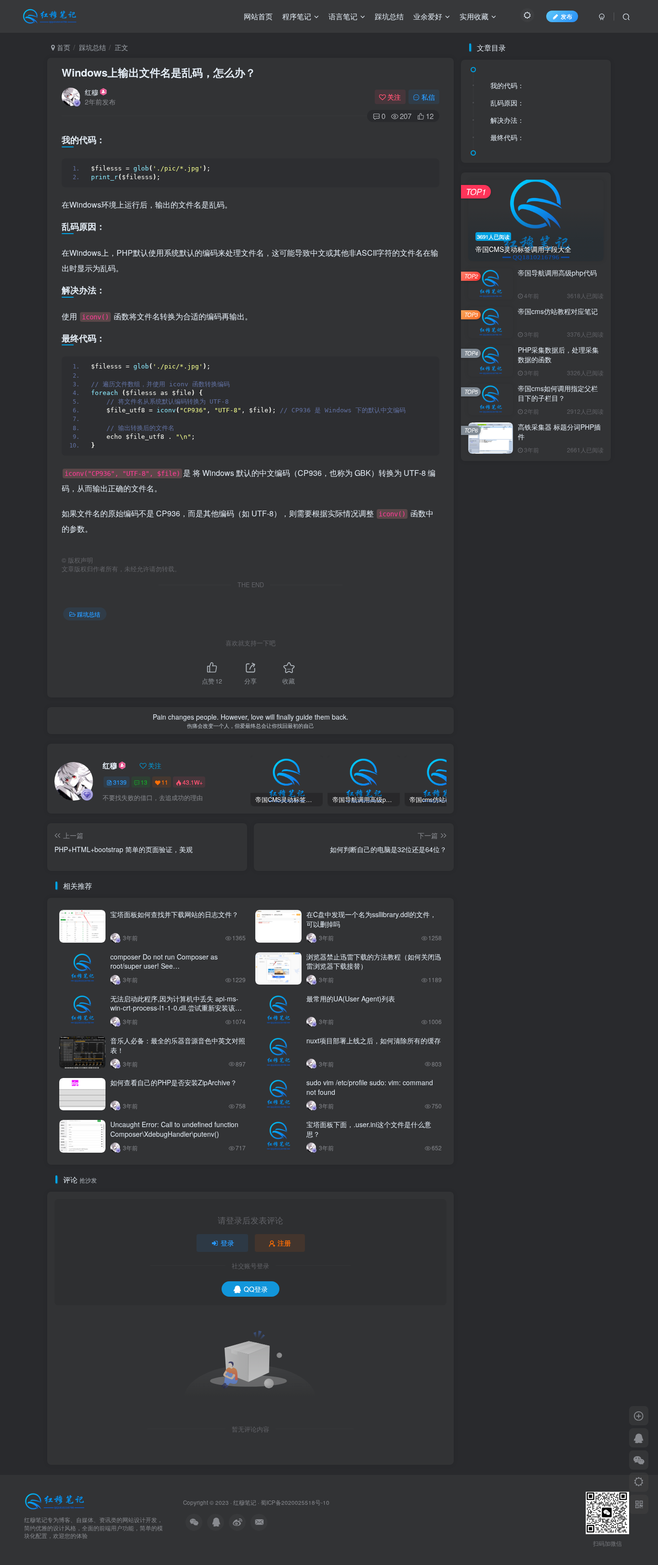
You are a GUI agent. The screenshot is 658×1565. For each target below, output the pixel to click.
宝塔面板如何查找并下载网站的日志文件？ (174, 914)
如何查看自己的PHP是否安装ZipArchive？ (173, 1082)
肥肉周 (500, 495)
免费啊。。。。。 (516, 596)
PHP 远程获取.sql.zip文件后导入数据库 (534, 393)
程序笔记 (296, 16)
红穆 (91, 92)
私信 (428, 97)
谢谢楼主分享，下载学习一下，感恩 (541, 507)
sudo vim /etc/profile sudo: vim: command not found (369, 1087)
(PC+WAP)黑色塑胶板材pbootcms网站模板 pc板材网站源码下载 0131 (541, 380)
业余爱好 (427, 16)
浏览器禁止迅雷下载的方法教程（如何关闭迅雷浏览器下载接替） (373, 961)
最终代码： (507, 137)
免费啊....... (507, 681)
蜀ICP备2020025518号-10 (295, 1502)
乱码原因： (507, 102)
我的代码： (507, 85)
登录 (227, 1243)
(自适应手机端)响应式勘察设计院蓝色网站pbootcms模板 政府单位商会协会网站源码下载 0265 (541, 405)
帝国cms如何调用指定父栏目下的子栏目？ (558, 953)
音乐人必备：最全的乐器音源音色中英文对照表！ (177, 1045)
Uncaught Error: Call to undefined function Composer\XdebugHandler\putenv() (174, 1129)
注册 (284, 1243)
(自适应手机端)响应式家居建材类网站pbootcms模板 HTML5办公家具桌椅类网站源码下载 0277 (541, 368)
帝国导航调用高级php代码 (557, 832)
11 (164, 782)
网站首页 (258, 16)
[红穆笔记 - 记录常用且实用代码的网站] (55, 1500)
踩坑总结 (389, 16)
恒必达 (500, 556)
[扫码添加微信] (638, 1460)
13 (144, 782)
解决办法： (507, 120)
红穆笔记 (244, 1502)
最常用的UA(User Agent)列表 (350, 998)
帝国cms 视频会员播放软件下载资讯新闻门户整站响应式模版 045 (541, 355)
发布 (566, 16)
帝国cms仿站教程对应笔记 (558, 871)
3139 (120, 782)
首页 (62, 47)
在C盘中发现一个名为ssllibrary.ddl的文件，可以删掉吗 (371, 919)
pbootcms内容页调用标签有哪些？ (528, 343)
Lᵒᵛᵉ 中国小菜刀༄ (515, 700)
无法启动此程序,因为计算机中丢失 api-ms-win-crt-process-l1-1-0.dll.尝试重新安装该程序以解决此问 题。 (176, 1008)
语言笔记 (343, 16)
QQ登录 (256, 1289)
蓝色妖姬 (503, 585)
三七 (497, 525)
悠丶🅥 (500, 670)
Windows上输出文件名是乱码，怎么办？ (159, 72)
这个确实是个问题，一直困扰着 (535, 567)
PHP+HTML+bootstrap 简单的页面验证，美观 (541, 430)
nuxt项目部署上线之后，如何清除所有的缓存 (373, 1040)
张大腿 (500, 465)
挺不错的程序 (510, 711)
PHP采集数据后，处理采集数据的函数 (558, 914)
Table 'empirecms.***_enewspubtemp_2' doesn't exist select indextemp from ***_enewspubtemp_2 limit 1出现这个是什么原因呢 (545, 639)
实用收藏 (474, 16)
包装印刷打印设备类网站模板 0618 (528, 418)
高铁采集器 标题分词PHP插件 (559, 991)
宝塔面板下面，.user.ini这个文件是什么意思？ (368, 1129)
